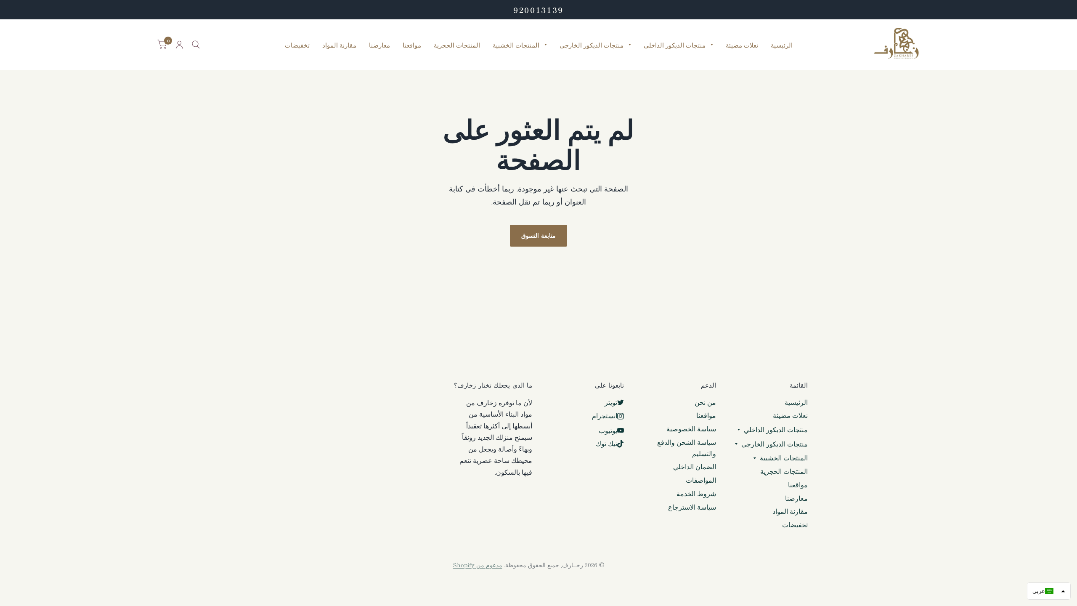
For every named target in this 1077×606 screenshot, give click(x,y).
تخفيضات (297, 44)
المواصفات (701, 480)
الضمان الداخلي (694, 466)
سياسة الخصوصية (691, 428)
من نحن (705, 402)
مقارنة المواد (339, 44)
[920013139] (538, 9)
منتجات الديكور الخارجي (591, 44)
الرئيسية (782, 44)
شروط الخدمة (696, 493)
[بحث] (196, 44)
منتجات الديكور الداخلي (675, 44)
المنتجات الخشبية (516, 44)
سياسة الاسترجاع (692, 507)
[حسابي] (179, 44)
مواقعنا (412, 44)
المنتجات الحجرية (457, 44)
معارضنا (379, 44)
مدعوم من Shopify (477, 565)
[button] (1048, 591)
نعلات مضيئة (742, 44)
